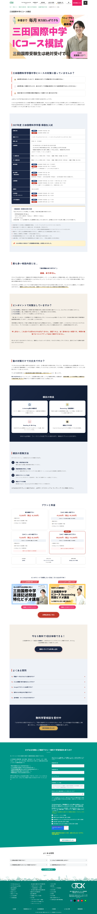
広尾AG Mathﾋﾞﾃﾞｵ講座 (37, 886)
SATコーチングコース (36, 903)
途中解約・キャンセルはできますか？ (48, 698)
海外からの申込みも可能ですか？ (48, 692)
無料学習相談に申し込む (48, 728)
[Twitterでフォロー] (75, 901)
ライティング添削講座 (56, 888)
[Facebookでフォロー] (71, 901)
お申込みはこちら (48, 615)
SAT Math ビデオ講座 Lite (38, 901)
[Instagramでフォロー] (78, 901)
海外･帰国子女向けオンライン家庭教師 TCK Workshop (51, 912)
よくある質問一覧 (48, 869)
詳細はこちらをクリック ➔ (29, 607)
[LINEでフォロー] (85, 901)
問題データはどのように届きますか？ (48, 676)
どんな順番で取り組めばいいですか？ (48, 682)
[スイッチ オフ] (85, 3)
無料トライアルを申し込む (48, 649)
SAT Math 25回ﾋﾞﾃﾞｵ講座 (37, 899)
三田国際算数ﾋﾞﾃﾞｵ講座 (37, 888)
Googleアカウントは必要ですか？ (48, 687)
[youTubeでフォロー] (82, 901)
